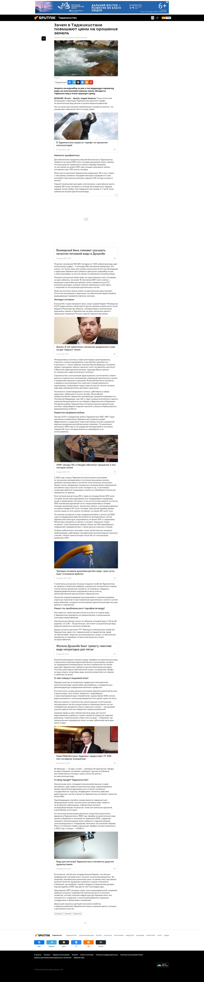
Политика (108, 935)
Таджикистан (77, 913)
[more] (115, 149)
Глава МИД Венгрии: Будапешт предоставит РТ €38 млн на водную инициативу (83, 757)
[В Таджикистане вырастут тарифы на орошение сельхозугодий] (86, 126)
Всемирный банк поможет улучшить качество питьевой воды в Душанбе (81, 251)
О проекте (37, 955)
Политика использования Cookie (131, 955)
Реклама (75, 955)
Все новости (58, 913)
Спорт (159, 935)
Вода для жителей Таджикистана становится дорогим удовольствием (85, 863)
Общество (130, 935)
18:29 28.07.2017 (59, 38)
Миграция (140, 935)
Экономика (119, 935)
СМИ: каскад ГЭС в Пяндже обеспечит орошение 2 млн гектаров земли (86, 466)
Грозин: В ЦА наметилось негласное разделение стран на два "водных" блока (85, 348)
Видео (166, 935)
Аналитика (68, 913)
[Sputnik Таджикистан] (45, 20)
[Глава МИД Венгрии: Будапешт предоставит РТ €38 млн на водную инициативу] (86, 739)
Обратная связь (79, 958)
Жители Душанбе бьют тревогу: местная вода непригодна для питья (83, 647)
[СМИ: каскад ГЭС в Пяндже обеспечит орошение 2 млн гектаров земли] (86, 448)
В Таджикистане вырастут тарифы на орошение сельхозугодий (82, 144)
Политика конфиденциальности (107, 955)
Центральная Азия (86, 935)
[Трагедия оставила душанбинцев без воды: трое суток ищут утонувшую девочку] (86, 554)
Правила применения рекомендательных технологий (52, 958)
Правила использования (61, 955)
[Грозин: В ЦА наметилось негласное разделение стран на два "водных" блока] (86, 330)
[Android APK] (162, 965)
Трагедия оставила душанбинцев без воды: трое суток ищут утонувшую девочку (85, 572)
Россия (99, 935)
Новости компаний (86, 955)
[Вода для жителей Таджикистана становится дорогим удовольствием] (86, 845)
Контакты (47, 955)
